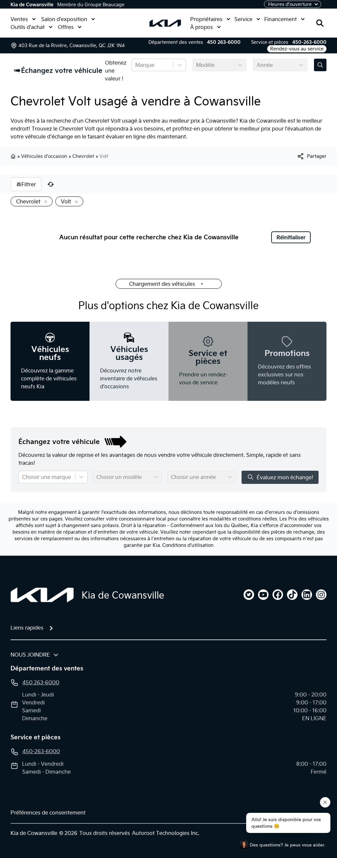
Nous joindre (30, 654)
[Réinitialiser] (50, 184)
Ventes (19, 19)
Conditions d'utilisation (188, 545)
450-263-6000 (309, 42)
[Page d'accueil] (42, 595)
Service (243, 19)
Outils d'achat (28, 27)
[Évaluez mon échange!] (320, 65)
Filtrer (28, 184)
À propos (201, 27)
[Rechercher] (319, 23)
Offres (66, 27)
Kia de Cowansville (32, 4)
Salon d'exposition (64, 19)
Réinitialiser (291, 237)
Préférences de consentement (48, 812)
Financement (280, 19)
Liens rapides (27, 627)
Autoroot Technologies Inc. (165, 833)
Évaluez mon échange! (285, 477)
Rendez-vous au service (297, 48)
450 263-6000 (224, 42)
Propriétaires (206, 19)
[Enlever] (44, 202)
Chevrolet (83, 156)
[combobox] (136, 65)
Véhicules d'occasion (44, 156)
